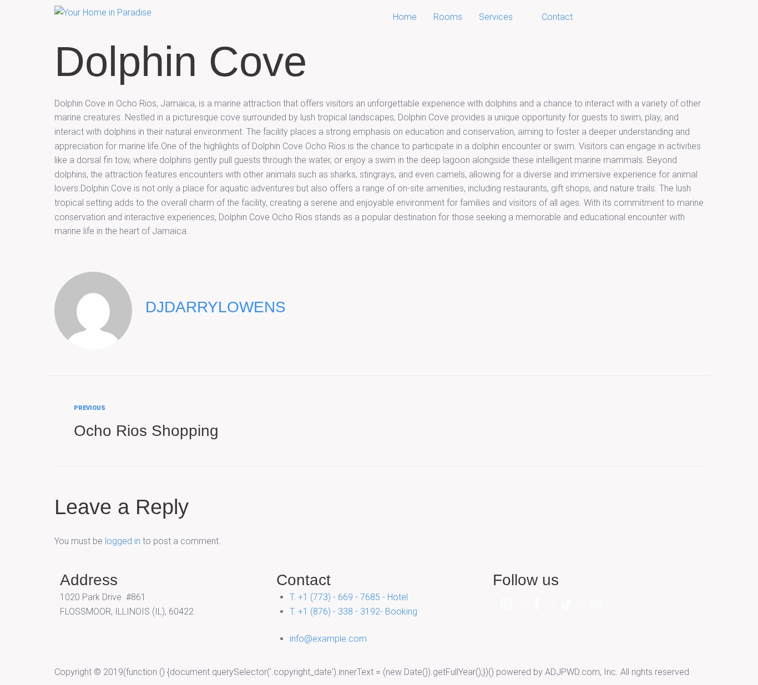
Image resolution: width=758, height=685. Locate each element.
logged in (122, 541)
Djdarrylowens (215, 307)
